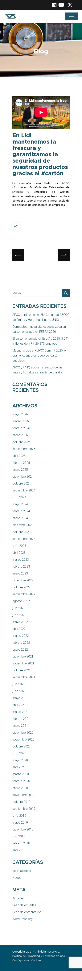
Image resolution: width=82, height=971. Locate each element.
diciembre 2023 (22, 525)
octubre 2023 (21, 532)
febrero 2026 (21, 428)
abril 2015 (19, 850)
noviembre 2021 (23, 663)
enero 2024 (20, 518)
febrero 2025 (21, 463)
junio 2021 (19, 691)
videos (16, 878)
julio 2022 (18, 608)
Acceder (18, 898)
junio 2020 (19, 753)
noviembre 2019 (23, 795)
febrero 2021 (21, 719)
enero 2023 (20, 573)
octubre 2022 (21, 587)
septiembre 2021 (23, 677)
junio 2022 (19, 615)
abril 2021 (19, 705)
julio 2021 (18, 684)
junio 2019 (19, 815)
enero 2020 (20, 788)
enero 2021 (20, 725)
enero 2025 (20, 469)
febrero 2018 (21, 843)
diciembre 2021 (22, 656)
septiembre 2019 (23, 809)
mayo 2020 (20, 760)
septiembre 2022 (23, 594)
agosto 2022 (21, 601)
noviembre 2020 (23, 739)
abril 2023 (19, 553)
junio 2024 (19, 497)
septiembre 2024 (23, 490)
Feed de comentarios (26, 912)
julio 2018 (18, 836)
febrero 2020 (21, 781)
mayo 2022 (20, 622)
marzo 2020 (20, 774)
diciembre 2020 (22, 732)
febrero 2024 (21, 511)
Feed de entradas (24, 905)
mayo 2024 (20, 504)
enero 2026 (20, 435)
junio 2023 (19, 546)
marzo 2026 (20, 421)
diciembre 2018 (22, 829)
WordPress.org (22, 919)
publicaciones (21, 871)
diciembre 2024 (22, 476)
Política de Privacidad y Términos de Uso (39, 956)
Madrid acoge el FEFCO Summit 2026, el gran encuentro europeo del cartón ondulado (39, 355)
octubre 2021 (21, 670)
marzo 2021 (20, 712)
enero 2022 (20, 649)
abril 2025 (19, 456)
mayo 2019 (20, 822)
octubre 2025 (21, 442)
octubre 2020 (21, 746)
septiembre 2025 (23, 449)
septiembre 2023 (23, 539)
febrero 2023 (21, 566)
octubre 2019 (21, 802)
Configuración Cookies (26, 960)
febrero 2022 (21, 642)
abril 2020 (19, 767)
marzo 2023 (20, 559)
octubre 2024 (21, 483)
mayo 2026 (20, 414)
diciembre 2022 (22, 580)
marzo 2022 (20, 636)
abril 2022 (19, 629)
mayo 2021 (20, 698)
